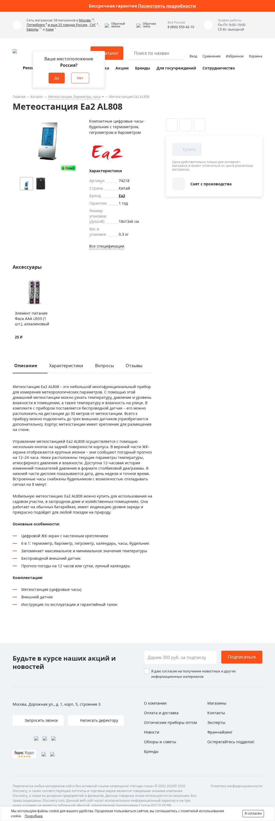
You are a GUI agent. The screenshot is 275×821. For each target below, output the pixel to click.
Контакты (216, 712)
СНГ (93, 25)
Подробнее (34, 816)
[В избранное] (17, 282)
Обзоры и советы (160, 741)
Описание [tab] (25, 366)
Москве (85, 20)
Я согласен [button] (253, 813)
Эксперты (216, 722)
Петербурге (36, 25)
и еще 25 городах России (68, 25)
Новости (151, 732)
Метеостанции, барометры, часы (74, 96)
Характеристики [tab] (66, 366)
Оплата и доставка (161, 712)
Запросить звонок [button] (41, 720)
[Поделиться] (199, 124)
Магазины (216, 703)
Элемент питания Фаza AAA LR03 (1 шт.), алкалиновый (32, 318)
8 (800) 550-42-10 (181, 27)
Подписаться (242, 657)
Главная (19, 96)
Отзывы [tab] (134, 366)
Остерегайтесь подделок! (230, 741)
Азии (50, 29)
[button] (119, 25)
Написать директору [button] (98, 720)
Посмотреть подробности (167, 6)
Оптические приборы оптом (170, 722)
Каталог (37, 96)
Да (56, 77)
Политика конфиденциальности (236, 786)
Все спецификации (106, 246)
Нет (80, 77)
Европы (32, 29)
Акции (122, 68)
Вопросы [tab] (104, 366)
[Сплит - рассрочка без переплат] (68, 168)
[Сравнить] (24, 282)
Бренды (142, 68)
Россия (29, 67)
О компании (155, 703)
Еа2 (122, 195)
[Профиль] (193, 50)
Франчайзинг (220, 732)
